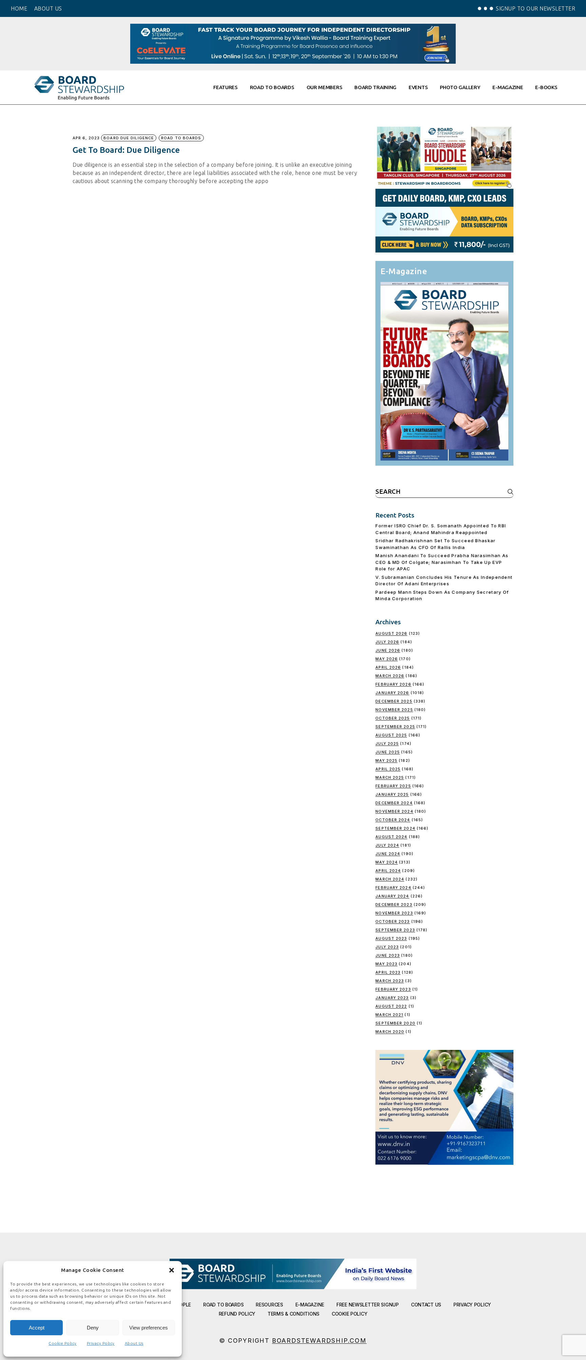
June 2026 (387, 650)
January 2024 (392, 896)
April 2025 (388, 769)
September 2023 (395, 930)
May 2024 (386, 862)
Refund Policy (237, 1314)
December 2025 (393, 701)
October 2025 (392, 718)
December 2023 (393, 904)
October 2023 (392, 921)
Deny (93, 1328)
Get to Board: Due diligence (126, 150)
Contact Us (426, 1304)
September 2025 (395, 726)
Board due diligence (128, 138)
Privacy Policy (101, 1343)
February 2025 (393, 786)
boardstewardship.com (319, 1340)
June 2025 (387, 752)
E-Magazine (309, 1304)
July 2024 (387, 845)
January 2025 (392, 794)
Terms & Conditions (293, 1314)
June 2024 (387, 853)
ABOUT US (48, 8)
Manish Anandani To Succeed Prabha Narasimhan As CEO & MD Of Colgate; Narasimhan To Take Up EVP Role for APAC (441, 562)
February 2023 (393, 989)
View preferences (148, 1328)
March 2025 (389, 777)
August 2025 (391, 735)
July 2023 (387, 947)
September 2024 (395, 828)
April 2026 (388, 667)
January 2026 (392, 692)
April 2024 (388, 870)
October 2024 (392, 819)
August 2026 (391, 633)
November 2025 (394, 709)
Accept (36, 1328)
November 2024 (394, 811)
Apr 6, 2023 (86, 138)
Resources (269, 1304)
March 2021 (389, 1014)
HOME (19, 8)
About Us (134, 1343)
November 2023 (394, 913)
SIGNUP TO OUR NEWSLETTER (535, 8)
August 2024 (391, 836)
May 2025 (386, 760)
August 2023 (391, 938)
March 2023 (389, 980)
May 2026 (386, 658)
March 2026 (389, 675)
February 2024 (393, 887)
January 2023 (392, 997)
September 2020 (395, 1023)
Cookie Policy (62, 1343)
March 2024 (389, 879)
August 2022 (391, 1006)
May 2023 (386, 963)
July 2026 (387, 642)
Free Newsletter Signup (367, 1304)
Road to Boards (181, 138)
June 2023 (387, 955)
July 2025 (387, 743)
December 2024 (393, 802)
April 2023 (388, 972)
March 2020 (389, 1031)
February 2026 (393, 684)
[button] (171, 1270)
